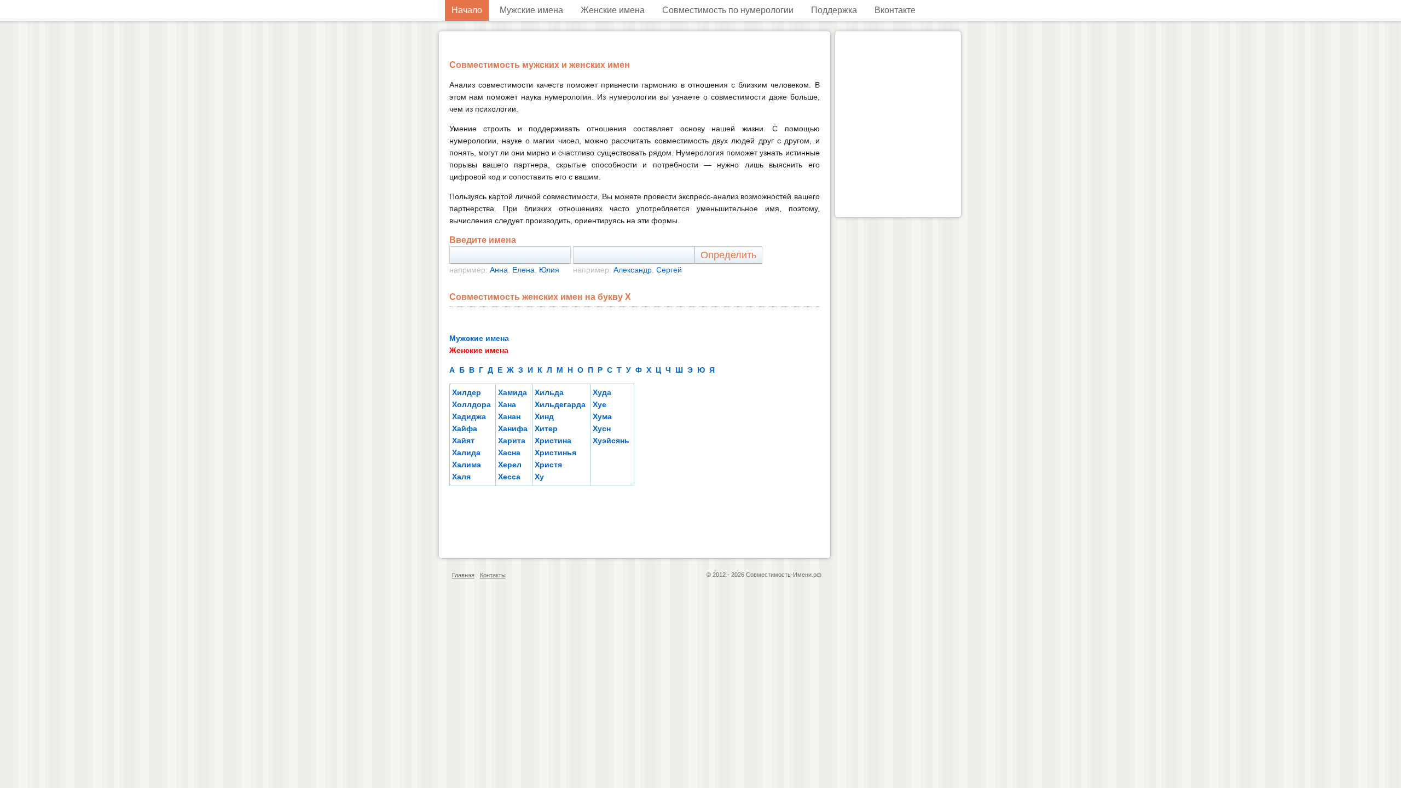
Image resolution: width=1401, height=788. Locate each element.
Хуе (599, 404)
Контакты (493, 575)
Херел (510, 464)
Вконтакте (895, 10)
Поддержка (834, 10)
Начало (466, 10)
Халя (461, 476)
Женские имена (613, 10)
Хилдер (466, 392)
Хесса (509, 476)
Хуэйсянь (611, 440)
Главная (463, 575)
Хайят (463, 440)
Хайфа (464, 428)
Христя (548, 464)
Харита (511, 440)
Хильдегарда (560, 404)
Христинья (555, 452)
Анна (499, 269)
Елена (523, 269)
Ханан (509, 416)
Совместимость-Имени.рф (783, 574)
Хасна (509, 452)
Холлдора (471, 404)
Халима (466, 464)
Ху (539, 476)
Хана (507, 404)
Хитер (546, 428)
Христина (553, 440)
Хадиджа (469, 416)
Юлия (549, 269)
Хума (602, 416)
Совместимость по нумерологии (728, 10)
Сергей (669, 269)
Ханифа (513, 428)
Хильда (549, 392)
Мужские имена (531, 10)
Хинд (544, 416)
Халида (466, 452)
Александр (632, 269)
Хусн (602, 428)
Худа (602, 392)
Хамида (512, 392)
